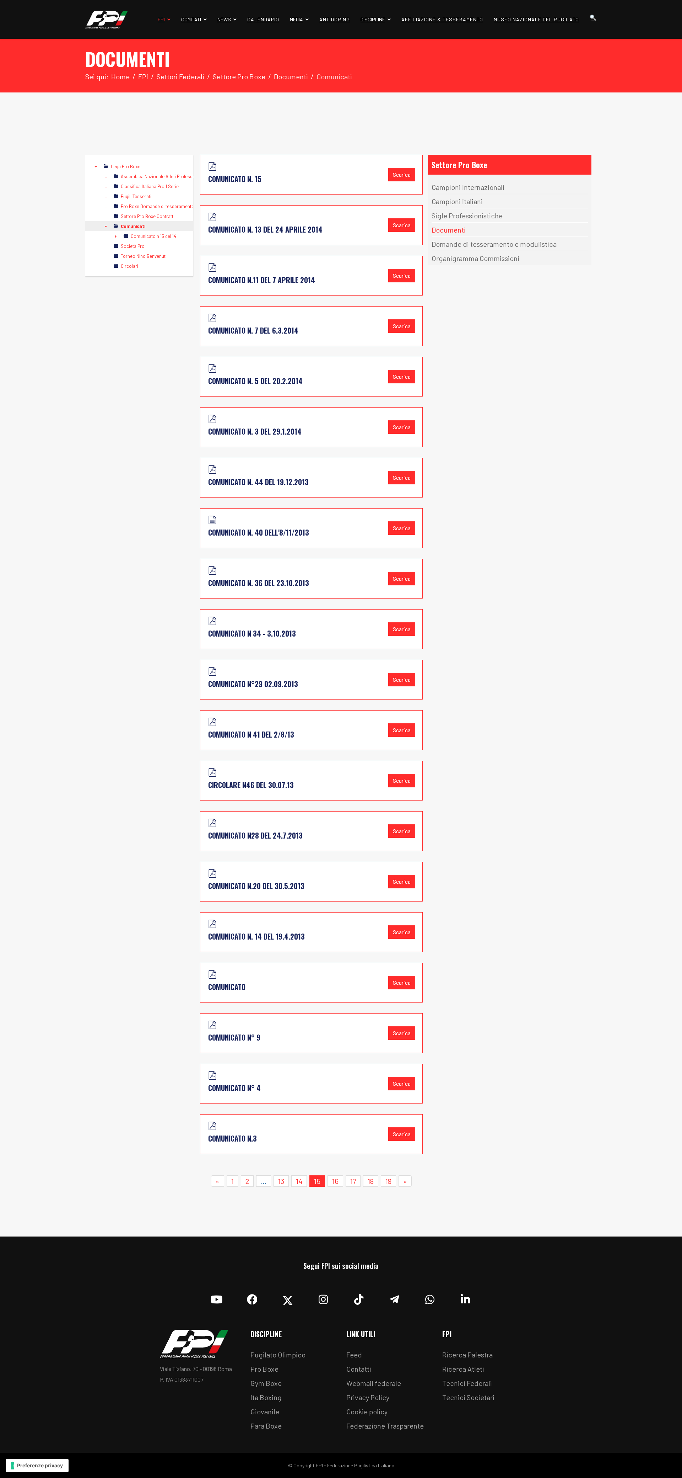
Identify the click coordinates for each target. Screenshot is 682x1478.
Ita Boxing (266, 1397)
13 (281, 1181)
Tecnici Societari (468, 1397)
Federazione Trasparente (385, 1425)
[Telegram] (394, 1298)
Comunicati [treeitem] (133, 226)
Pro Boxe (264, 1369)
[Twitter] (287, 1298)
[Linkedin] (465, 1298)
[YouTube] (216, 1298)
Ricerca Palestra (467, 1354)
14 (299, 1181)
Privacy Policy (367, 1397)
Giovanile (264, 1411)
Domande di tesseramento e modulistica (494, 244)
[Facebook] (252, 1298)
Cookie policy (367, 1411)
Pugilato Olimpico (277, 1354)
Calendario (263, 19)
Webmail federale (373, 1383)
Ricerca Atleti (463, 1369)
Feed (354, 1354)
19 (388, 1181)
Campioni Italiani (457, 201)
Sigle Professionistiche (467, 215)
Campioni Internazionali (468, 187)
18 (371, 1181)
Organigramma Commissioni (475, 258)
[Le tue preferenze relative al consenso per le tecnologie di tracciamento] (37, 1465)
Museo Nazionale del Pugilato (536, 19)
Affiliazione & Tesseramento (442, 19)
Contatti (358, 1369)
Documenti (449, 229)
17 (353, 1181)
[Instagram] (323, 1298)
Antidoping (334, 19)
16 (335, 1181)
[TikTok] (358, 1298)
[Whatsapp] (429, 1298)
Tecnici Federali (467, 1383)
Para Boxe (266, 1425)
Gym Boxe (266, 1383)
